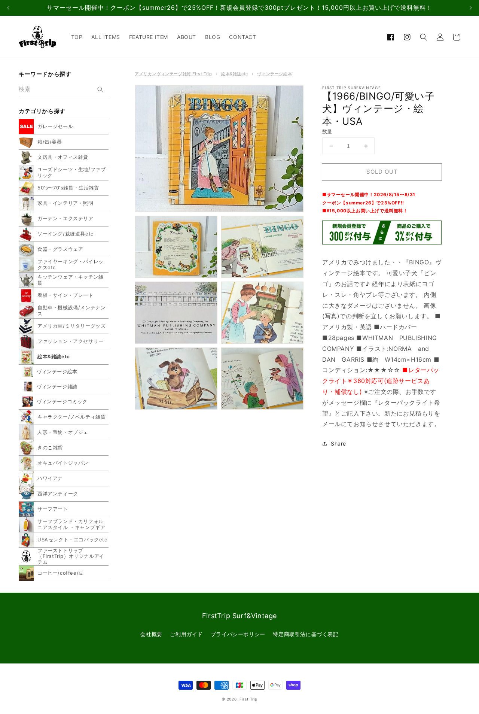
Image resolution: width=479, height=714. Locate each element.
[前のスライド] (8, 8)
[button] (423, 37)
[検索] (100, 89)
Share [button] (338, 443)
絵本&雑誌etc (234, 73)
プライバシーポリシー (238, 634)
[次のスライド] (471, 8)
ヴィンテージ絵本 (274, 73)
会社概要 (151, 634)
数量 (327, 131)
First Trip (248, 699)
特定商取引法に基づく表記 (305, 634)
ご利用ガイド (186, 634)
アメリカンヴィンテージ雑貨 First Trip (173, 73)
